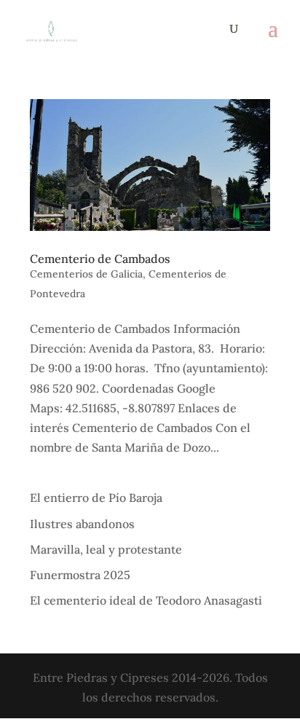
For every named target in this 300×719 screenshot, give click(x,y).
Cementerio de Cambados (100, 258)
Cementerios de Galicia (86, 273)
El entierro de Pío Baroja (96, 497)
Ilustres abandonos (82, 523)
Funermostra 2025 (80, 574)
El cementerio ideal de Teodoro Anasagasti (146, 600)
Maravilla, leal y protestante (106, 549)
